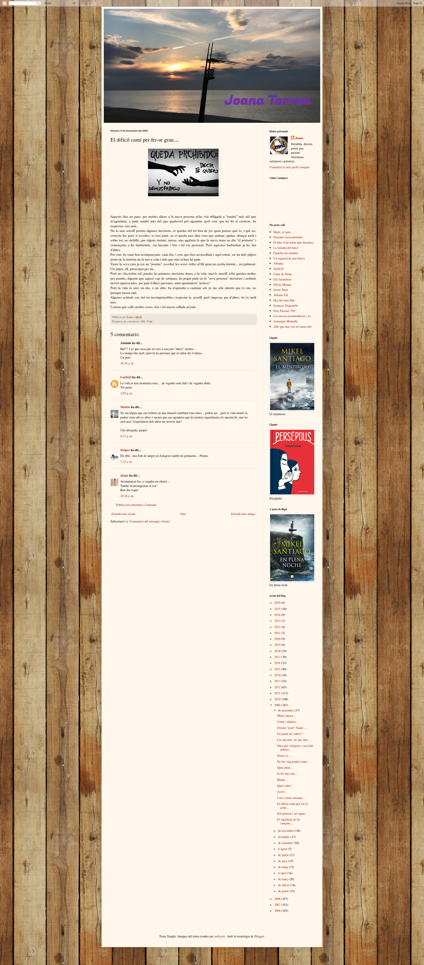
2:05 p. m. (126, 393)
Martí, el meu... (283, 232)
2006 (277, 910)
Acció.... (282, 791)
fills (143, 321)
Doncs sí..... (284, 755)
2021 (277, 633)
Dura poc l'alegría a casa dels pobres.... (295, 747)
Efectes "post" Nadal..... (292, 728)
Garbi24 (278, 269)
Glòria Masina (282, 284)
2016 (277, 663)
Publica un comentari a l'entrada (136, 505)
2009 (277, 705)
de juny (283, 861)
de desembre (286, 710)
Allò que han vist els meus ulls (292, 326)
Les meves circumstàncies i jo (291, 316)
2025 (277, 609)
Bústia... (282, 780)
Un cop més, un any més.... (294, 740)
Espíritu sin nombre (285, 253)
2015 (277, 669)
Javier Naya (280, 290)
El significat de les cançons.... (288, 821)
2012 (277, 687)
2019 (277, 645)
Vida (149, 321)
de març (283, 879)
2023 (277, 621)
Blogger (259, 936)
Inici (183, 514)
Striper (125, 450)
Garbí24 (125, 377)
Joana (124, 475)
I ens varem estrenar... (291, 798)
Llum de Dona (282, 274)
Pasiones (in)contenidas (288, 237)
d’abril (282, 873)
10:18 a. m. (127, 496)
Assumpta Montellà (285, 321)
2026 (277, 602)
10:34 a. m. (127, 363)
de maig (283, 867)
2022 (277, 627)
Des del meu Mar (284, 300)
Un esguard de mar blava (289, 258)
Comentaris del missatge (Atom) (149, 521)
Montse (125, 407)
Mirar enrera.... (286, 715)
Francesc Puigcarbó (285, 305)
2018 (277, 651)
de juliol (283, 855)
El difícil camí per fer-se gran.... (292, 806)
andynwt (219, 936)
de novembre (286, 831)
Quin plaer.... (285, 767)
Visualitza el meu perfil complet (289, 167)
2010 (277, 699)
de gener (284, 891)
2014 (277, 675)
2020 (277, 639)
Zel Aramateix (282, 279)
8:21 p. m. (126, 436)
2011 (277, 693)
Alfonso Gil (280, 295)
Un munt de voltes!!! (290, 734)
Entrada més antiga (243, 514)
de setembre (286, 843)
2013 (277, 681)
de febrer (284, 885)
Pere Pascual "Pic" (285, 311)
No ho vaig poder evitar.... (293, 761)
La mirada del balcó (285, 248)
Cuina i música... (287, 721)
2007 (277, 905)
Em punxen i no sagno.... (293, 813)
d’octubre (284, 837)
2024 (277, 615)
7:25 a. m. (126, 462)
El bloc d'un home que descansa (293, 242)
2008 (277, 899)
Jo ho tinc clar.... (287, 773)
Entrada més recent (123, 514)
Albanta (278, 263)
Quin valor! (284, 785)
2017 (277, 657)
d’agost (283, 849)
